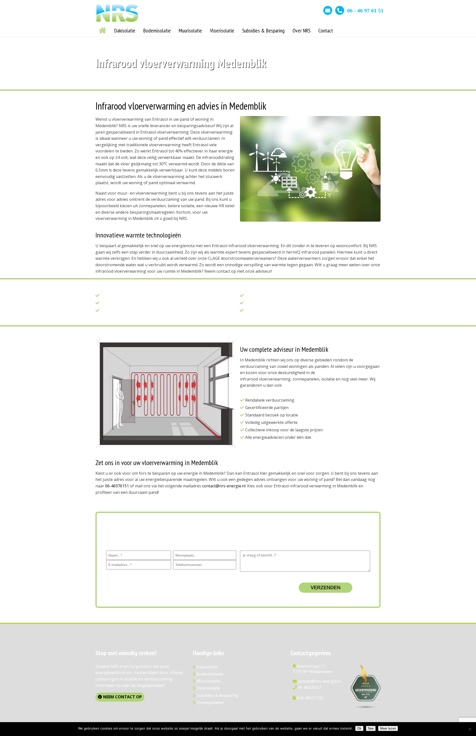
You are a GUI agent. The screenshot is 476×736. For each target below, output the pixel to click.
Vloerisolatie (208, 688)
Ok (359, 728)
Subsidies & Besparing (217, 695)
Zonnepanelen (210, 702)
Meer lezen (388, 728)
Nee (371, 728)
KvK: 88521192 (310, 698)
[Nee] (469, 729)
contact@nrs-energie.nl (223, 486)
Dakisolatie (207, 667)
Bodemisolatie (210, 674)
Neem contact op (122, 697)
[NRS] (117, 21)
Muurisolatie (208, 681)
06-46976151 (117, 486)
